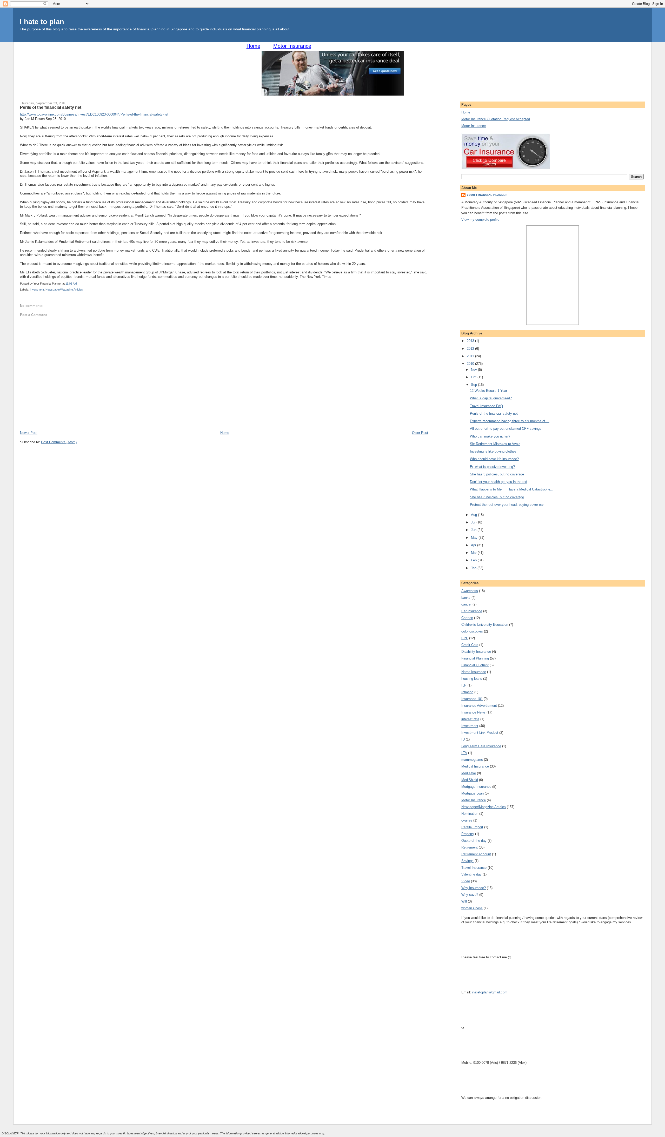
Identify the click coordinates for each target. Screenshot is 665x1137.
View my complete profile (480, 219)
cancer (466, 604)
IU (463, 739)
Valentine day (471, 874)
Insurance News (473, 712)
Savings (467, 861)
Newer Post (28, 433)
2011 (471, 356)
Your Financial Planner (487, 194)
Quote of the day (474, 841)
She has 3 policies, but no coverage (497, 474)
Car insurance (471, 611)
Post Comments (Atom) (59, 442)
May (474, 538)
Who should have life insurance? (494, 459)
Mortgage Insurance (476, 787)
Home (253, 46)
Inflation (467, 692)
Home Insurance (473, 672)
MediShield (469, 780)
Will (464, 901)
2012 (471, 349)
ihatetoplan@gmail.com (489, 992)
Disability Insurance (476, 652)
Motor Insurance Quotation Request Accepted (495, 119)
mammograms (472, 760)
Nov (474, 370)
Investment (37, 289)
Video (465, 881)
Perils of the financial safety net (50, 107)
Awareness (469, 591)
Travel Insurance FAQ (486, 406)
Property (467, 834)
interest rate (470, 719)
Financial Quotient (475, 665)
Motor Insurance (292, 46)
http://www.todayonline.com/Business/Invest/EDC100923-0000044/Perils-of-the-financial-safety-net (94, 114)
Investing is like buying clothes (493, 451)
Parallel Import (472, 827)
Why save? (469, 895)
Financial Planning (475, 658)
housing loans (471, 679)
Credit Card (469, 645)
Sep (474, 385)
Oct (474, 377)
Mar (474, 553)
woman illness (472, 908)
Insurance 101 (472, 699)
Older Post (420, 433)
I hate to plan (42, 22)
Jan (474, 568)
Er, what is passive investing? (492, 467)
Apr (474, 545)
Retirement (469, 847)
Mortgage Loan (472, 793)
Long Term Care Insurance (481, 746)
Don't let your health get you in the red (498, 482)
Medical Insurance (475, 766)
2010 (471, 364)
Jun (474, 530)
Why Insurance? (473, 888)
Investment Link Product (479, 733)
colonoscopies (472, 631)
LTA (464, 753)
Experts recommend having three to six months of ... (509, 421)
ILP (464, 685)
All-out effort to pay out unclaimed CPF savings (505, 428)
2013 (471, 341)
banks (465, 598)
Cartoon (467, 618)
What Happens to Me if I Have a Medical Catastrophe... (511, 489)
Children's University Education (484, 625)
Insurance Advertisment (479, 706)
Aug (474, 515)
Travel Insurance (474, 868)
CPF (464, 638)
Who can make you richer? (490, 436)
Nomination (469, 814)
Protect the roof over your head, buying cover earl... (509, 505)
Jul (473, 522)
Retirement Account (476, 854)
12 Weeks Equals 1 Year (488, 391)
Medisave (468, 773)
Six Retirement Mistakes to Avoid (495, 444)
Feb (474, 560)
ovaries (466, 820)
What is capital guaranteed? (491, 398)
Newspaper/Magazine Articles (64, 289)
